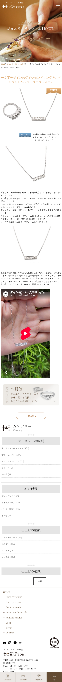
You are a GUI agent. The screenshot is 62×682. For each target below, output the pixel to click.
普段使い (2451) (8, 544)
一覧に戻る (31, 416)
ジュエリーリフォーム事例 (16, 64)
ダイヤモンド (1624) (10, 496)
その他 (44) (6, 516)
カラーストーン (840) (11, 503)
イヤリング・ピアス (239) (13, 461)
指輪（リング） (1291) (11, 455)
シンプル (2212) (8, 557)
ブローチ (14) (7, 468)
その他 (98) (6, 474)
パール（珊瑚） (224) (11, 509)
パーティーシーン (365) (12, 537)
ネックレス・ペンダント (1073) (15, 448)
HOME (3, 64)
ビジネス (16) (7, 550)
